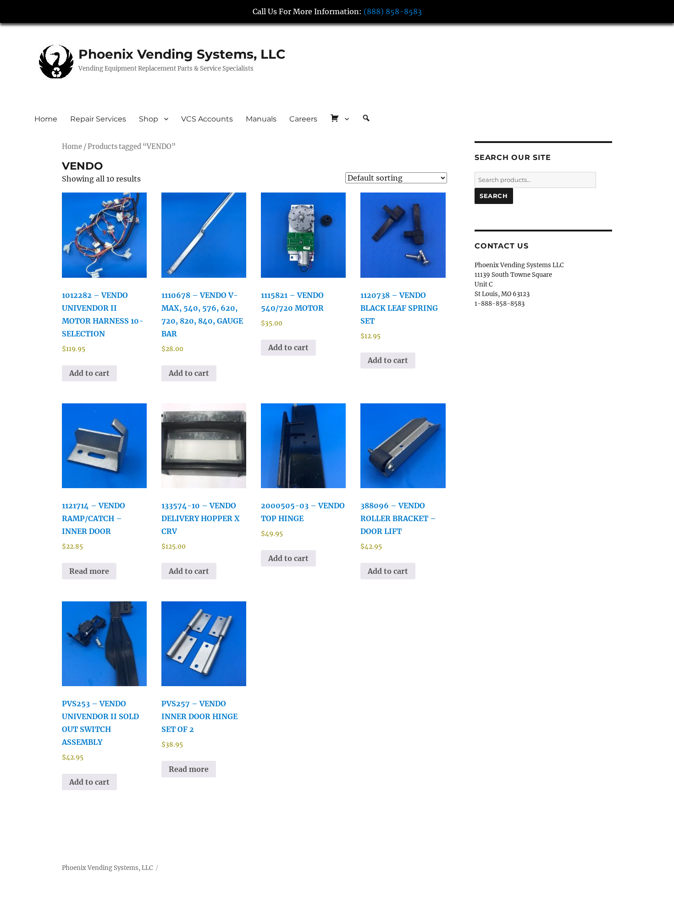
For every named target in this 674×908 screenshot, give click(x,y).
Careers (303, 119)
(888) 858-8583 (393, 11)
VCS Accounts (207, 119)
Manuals (261, 119)
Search (494, 195)
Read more (89, 571)
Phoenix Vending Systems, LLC (182, 54)
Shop (148, 119)
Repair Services (98, 119)
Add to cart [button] (89, 373)
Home (45, 119)
